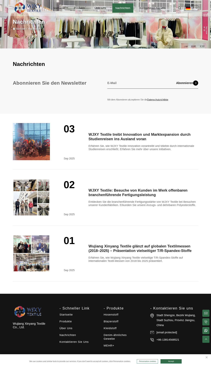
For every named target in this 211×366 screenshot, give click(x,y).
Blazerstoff (111, 321)
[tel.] (205, 321)
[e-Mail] (205, 313)
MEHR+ (109, 345)
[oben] (205, 339)
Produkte (79, 8)
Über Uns (100, 8)
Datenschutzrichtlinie (157, 99)
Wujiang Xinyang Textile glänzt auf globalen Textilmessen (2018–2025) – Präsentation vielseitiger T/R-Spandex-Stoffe (140, 248)
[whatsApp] (205, 330)
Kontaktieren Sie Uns (152, 8)
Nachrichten (122, 8)
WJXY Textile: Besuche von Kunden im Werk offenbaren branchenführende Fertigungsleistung (138, 192)
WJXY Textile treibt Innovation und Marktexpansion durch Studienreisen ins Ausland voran (140, 136)
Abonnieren (184, 83)
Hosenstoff (111, 314)
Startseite (59, 8)
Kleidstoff (110, 328)
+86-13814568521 (167, 339)
